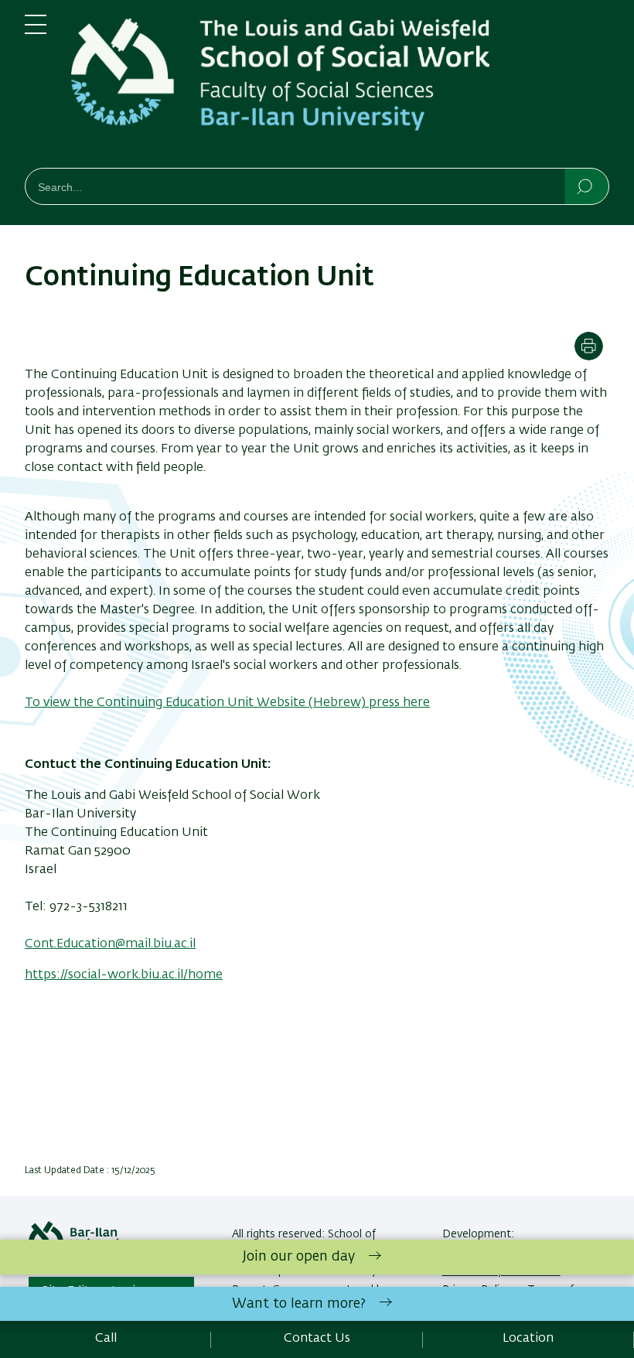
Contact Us (317, 1338)
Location (528, 1338)
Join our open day (299, 1257)
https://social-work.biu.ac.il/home (124, 975)
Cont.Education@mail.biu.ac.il (110, 944)
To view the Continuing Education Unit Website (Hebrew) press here (227, 703)
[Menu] (35, 31)
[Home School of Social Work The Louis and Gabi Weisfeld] (340, 87)
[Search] (585, 186)
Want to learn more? (299, 1304)
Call (106, 1338)
